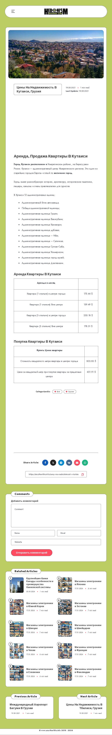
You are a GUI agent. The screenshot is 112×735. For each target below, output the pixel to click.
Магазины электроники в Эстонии (88, 605)
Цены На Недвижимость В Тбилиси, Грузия (84, 706)
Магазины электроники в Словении (39, 670)
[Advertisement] (56, 126)
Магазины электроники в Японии (88, 583)
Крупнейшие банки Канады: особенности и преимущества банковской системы (39, 583)
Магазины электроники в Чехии (39, 649)
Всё (58, 392)
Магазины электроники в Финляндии (88, 670)
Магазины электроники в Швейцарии (88, 627)
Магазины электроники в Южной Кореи (39, 605)
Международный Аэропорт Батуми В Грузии (29, 706)
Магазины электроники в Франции (88, 649)
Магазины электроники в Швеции (39, 627)
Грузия (71, 392)
